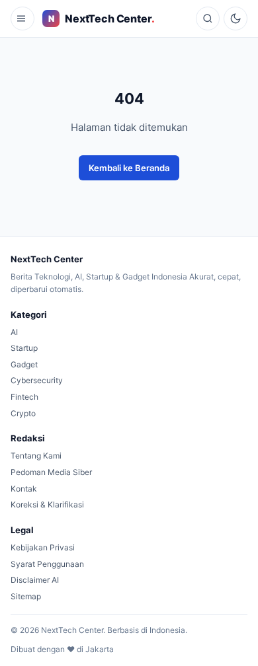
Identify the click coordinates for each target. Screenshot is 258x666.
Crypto (23, 413)
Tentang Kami (36, 456)
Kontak (24, 489)
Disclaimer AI (35, 580)
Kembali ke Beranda (129, 168)
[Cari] (208, 18)
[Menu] (22, 18)
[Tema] (235, 18)
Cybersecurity (37, 380)
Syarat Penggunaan (47, 564)
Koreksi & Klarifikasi (47, 504)
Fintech (24, 397)
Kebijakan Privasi (43, 547)
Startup (24, 348)
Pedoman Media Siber (51, 472)
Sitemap (26, 596)
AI (14, 332)
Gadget (24, 364)
